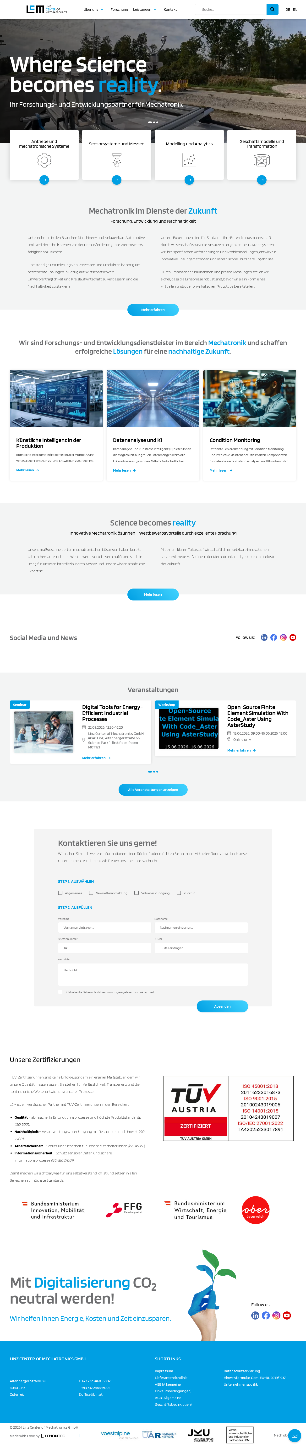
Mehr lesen (25, 470)
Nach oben (282, 1435)
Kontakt (170, 9)
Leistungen (142, 9)
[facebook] (273, 637)
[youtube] (293, 637)
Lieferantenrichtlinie (171, 1377)
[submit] (273, 9)
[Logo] (47, 7)
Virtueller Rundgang (155, 893)
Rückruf (189, 893)
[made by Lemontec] (53, 1436)
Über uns (91, 9)
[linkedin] (264, 637)
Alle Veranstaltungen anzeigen (153, 789)
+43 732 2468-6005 (95, 1387)
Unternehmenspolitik (241, 1384)
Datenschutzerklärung (242, 1370)
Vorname (63, 919)
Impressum (164, 1370)
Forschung (119, 9)
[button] (149, 122)
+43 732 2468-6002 (96, 1381)
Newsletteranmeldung (111, 893)
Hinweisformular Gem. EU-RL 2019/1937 (255, 1377)
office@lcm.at (92, 1394)
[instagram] (283, 637)
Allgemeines (73, 893)
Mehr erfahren (153, 309)
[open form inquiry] (294, 1435)
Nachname (161, 919)
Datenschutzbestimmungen (102, 992)
